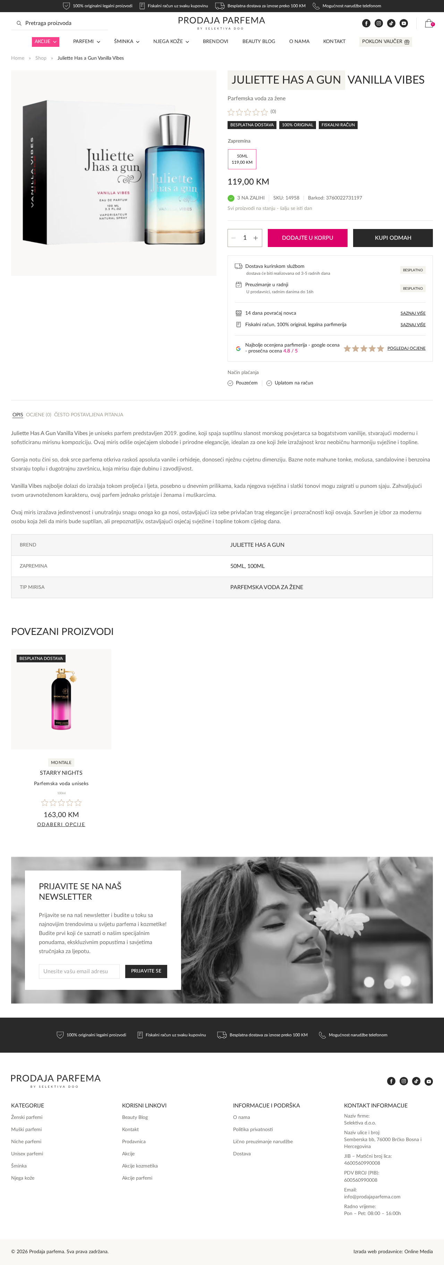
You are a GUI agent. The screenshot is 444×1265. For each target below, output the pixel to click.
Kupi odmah (393, 238)
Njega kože (168, 41)
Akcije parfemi (137, 1178)
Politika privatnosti (253, 1129)
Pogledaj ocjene (406, 348)
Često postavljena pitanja (88, 415)
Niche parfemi (26, 1141)
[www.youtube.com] (404, 23)
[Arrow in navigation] (53, 42)
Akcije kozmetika (140, 1166)
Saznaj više (413, 313)
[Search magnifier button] (19, 23)
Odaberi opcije (61, 824)
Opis (17, 415)
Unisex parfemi (27, 1154)
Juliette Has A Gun (257, 545)
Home (17, 58)
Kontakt (334, 41)
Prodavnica (134, 1141)
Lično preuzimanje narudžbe (263, 1141)
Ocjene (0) (38, 415)
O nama (299, 41)
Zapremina (239, 141)
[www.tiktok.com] (391, 23)
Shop (40, 58)
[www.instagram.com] (379, 23)
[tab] (18, 415)
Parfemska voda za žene (266, 587)
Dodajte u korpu (307, 238)
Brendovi (216, 41)
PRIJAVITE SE (146, 971)
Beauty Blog (258, 41)
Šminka (123, 41)
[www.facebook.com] (366, 23)
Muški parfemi (26, 1129)
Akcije (42, 41)
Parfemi (83, 41)
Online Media (418, 1251)
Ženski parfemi (26, 1117)
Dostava (242, 1154)
